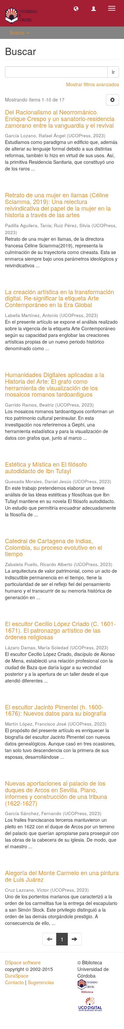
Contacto (14, 982)
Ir (113, 72)
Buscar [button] (18, 32)
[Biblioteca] (88, 987)
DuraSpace (16, 975)
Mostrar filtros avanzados (92, 84)
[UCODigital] (90, 1003)
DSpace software (23, 962)
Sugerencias (41, 982)
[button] (76, 8)
